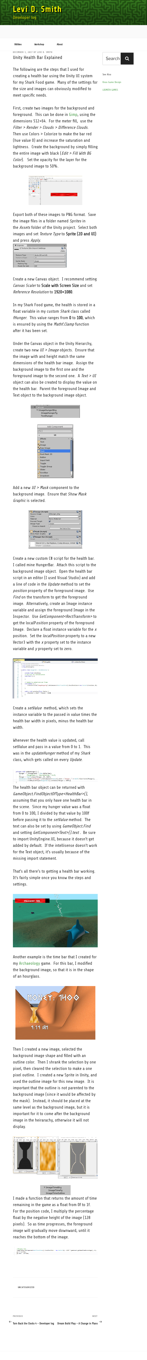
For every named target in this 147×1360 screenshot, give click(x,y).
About (60, 44)
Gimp (73, 114)
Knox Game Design (112, 82)
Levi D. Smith (37, 9)
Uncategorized (26, 1287)
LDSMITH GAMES (110, 90)
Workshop (39, 44)
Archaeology (29, 963)
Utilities (18, 44)
